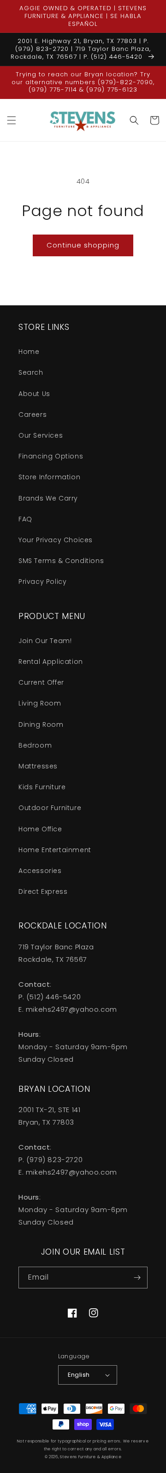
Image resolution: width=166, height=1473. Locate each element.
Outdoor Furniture (49, 807)
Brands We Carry (48, 498)
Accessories (40, 870)
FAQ (25, 519)
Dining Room (41, 724)
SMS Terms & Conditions (61, 560)
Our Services (40, 435)
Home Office (40, 829)
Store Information (49, 477)
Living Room (39, 703)
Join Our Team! (44, 640)
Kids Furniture (41, 787)
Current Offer (41, 682)
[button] (11, 120)
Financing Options (50, 456)
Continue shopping (83, 245)
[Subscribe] (137, 1277)
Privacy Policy (42, 581)
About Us (34, 393)
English (79, 1374)
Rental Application (50, 661)
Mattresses (38, 766)
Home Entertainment (54, 849)
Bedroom (35, 745)
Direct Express (42, 891)
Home (28, 351)
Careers (32, 414)
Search (30, 372)
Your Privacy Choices (55, 540)
